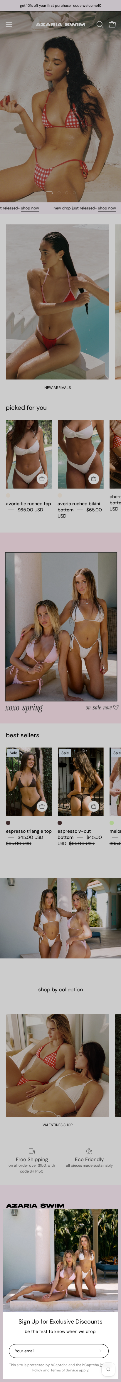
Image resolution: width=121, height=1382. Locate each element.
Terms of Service (64, 1370)
